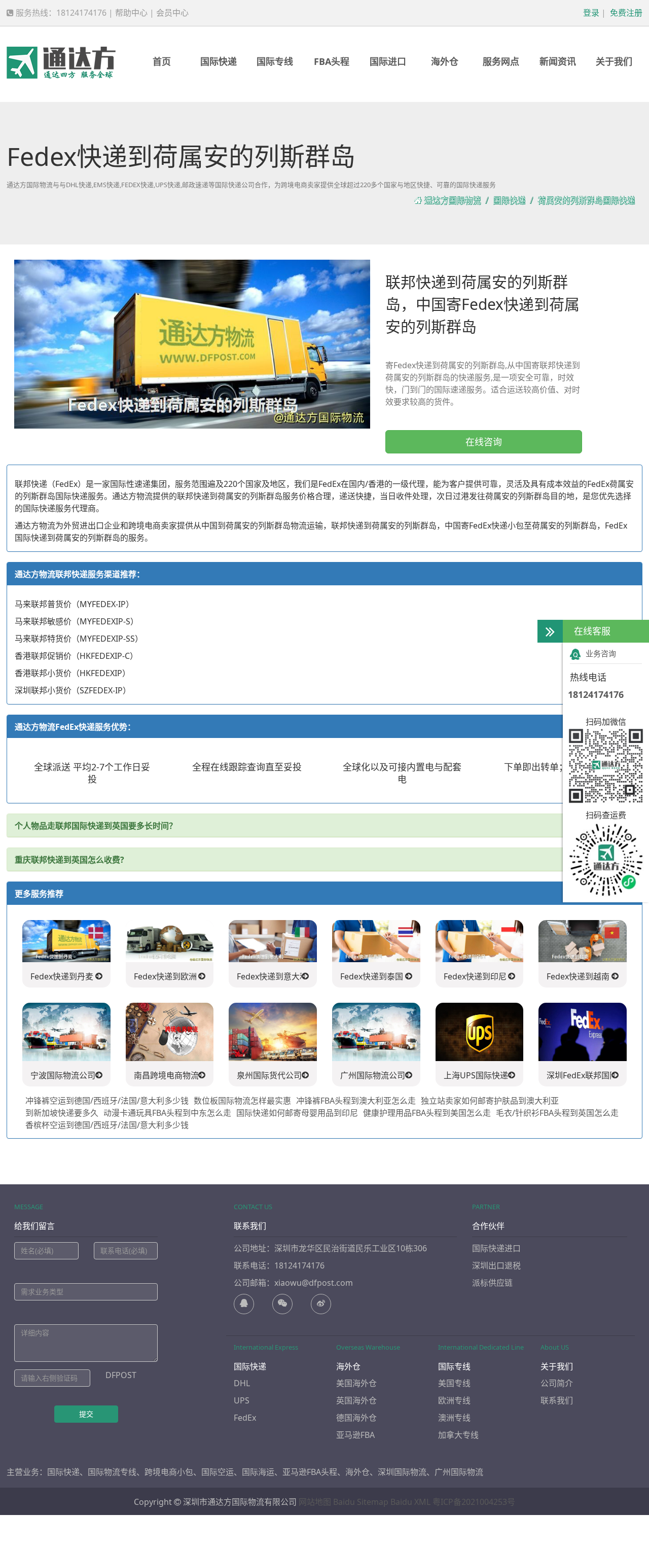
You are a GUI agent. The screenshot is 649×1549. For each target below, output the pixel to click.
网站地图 (315, 1501)
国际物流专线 (112, 1471)
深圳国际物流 (402, 1471)
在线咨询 (483, 442)
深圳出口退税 (496, 1265)
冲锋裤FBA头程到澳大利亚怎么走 (356, 1100)
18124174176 (596, 694)
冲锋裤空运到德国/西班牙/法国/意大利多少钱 (107, 1100)
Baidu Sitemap (360, 1501)
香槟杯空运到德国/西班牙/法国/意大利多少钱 (107, 1125)
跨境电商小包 (169, 1471)
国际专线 (275, 61)
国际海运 (258, 1471)
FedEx (245, 1417)
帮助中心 (131, 12)
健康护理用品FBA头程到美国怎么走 (427, 1112)
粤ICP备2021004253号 (473, 1501)
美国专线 (454, 1383)
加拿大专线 (458, 1434)
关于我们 (614, 61)
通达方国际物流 (452, 200)
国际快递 (218, 61)
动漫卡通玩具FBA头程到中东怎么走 (167, 1112)
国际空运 (217, 1471)
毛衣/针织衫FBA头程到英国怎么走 (557, 1112)
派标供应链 (492, 1282)
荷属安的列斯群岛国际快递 (586, 200)
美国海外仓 (356, 1383)
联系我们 (556, 1400)
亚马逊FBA (355, 1434)
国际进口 (388, 61)
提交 (86, 1414)
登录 (590, 12)
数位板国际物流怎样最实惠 (242, 1100)
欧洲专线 (454, 1400)
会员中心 (172, 12)
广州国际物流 (459, 1471)
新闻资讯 (557, 61)
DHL (242, 1383)
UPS (241, 1400)
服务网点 (501, 61)
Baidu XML (410, 1501)
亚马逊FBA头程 (309, 1471)
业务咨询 (601, 653)
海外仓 (444, 61)
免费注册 (625, 12)
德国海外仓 (356, 1417)
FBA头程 (331, 61)
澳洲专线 (454, 1417)
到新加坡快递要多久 (61, 1112)
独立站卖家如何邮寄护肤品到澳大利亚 (490, 1100)
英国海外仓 (356, 1400)
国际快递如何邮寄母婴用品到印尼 (297, 1112)
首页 (162, 61)
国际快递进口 (496, 1248)
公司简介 (556, 1383)
